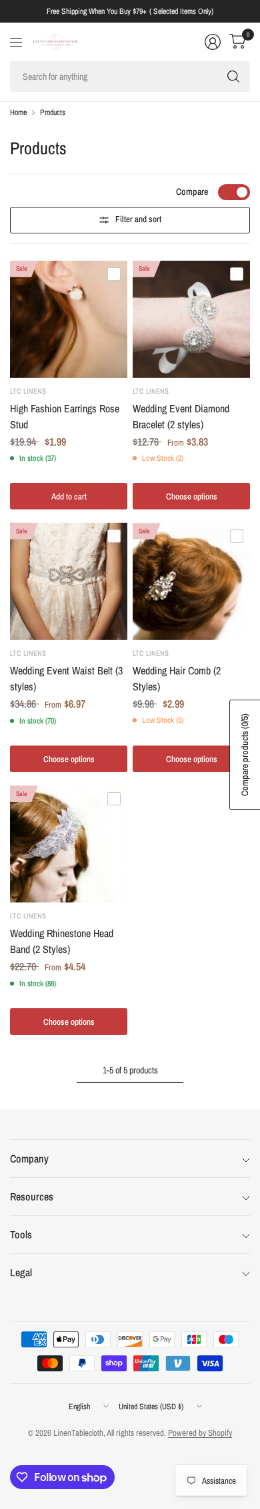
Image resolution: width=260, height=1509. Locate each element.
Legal (21, 1272)
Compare (192, 192)
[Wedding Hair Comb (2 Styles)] (191, 581)
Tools (21, 1234)
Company (29, 1158)
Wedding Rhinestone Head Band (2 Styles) (61, 941)
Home (18, 112)
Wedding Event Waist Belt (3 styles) (66, 678)
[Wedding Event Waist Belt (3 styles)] (68, 581)
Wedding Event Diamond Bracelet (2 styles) (181, 416)
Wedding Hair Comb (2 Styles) (177, 678)
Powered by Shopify (200, 1433)
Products (52, 112)
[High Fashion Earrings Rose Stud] (68, 319)
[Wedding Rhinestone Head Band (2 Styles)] (68, 843)
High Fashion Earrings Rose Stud (64, 416)
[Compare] (114, 274)
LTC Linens (28, 391)
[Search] (233, 76)
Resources (31, 1196)
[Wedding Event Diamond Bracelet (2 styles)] (191, 319)
